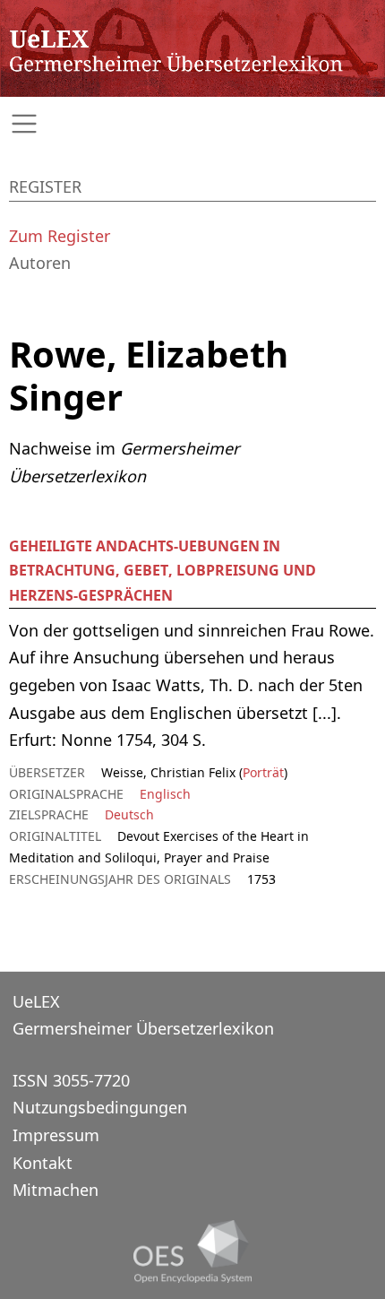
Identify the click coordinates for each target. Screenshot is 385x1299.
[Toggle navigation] (192, 124)
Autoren (40, 262)
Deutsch (129, 814)
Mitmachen (55, 1189)
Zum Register (59, 236)
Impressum (56, 1135)
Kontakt (43, 1162)
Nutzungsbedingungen (100, 1107)
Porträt (263, 772)
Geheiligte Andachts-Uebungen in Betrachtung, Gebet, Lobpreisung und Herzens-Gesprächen (162, 570)
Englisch (165, 793)
